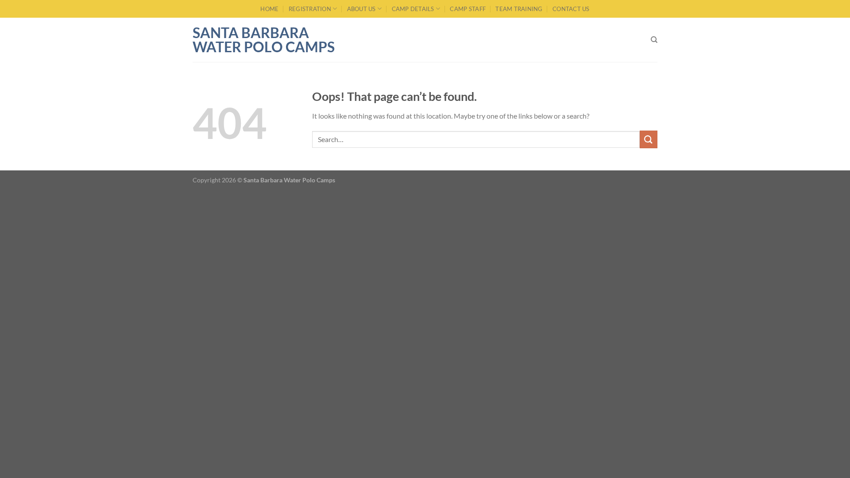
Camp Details (413, 8)
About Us (361, 8)
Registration (310, 8)
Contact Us (571, 8)
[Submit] (648, 139)
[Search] (654, 39)
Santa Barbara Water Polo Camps (264, 40)
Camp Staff (468, 8)
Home (269, 8)
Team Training (518, 8)
